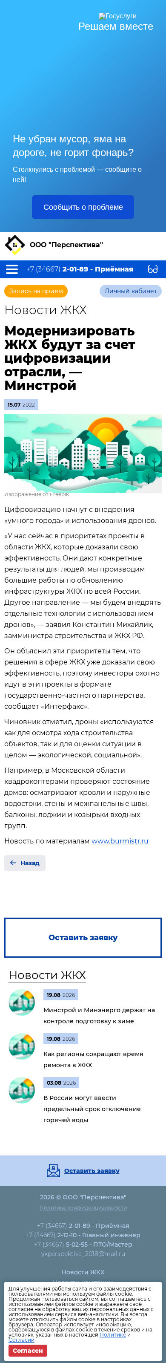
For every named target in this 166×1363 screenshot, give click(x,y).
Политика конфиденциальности (83, 1207)
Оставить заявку (92, 1171)
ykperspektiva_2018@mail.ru (83, 1254)
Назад (30, 863)
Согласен (28, 1350)
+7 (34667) (79, 269)
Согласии (21, 1340)
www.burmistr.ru (120, 841)
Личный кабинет (131, 291)
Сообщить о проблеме (83, 207)
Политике (113, 1334)
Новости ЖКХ (47, 975)
